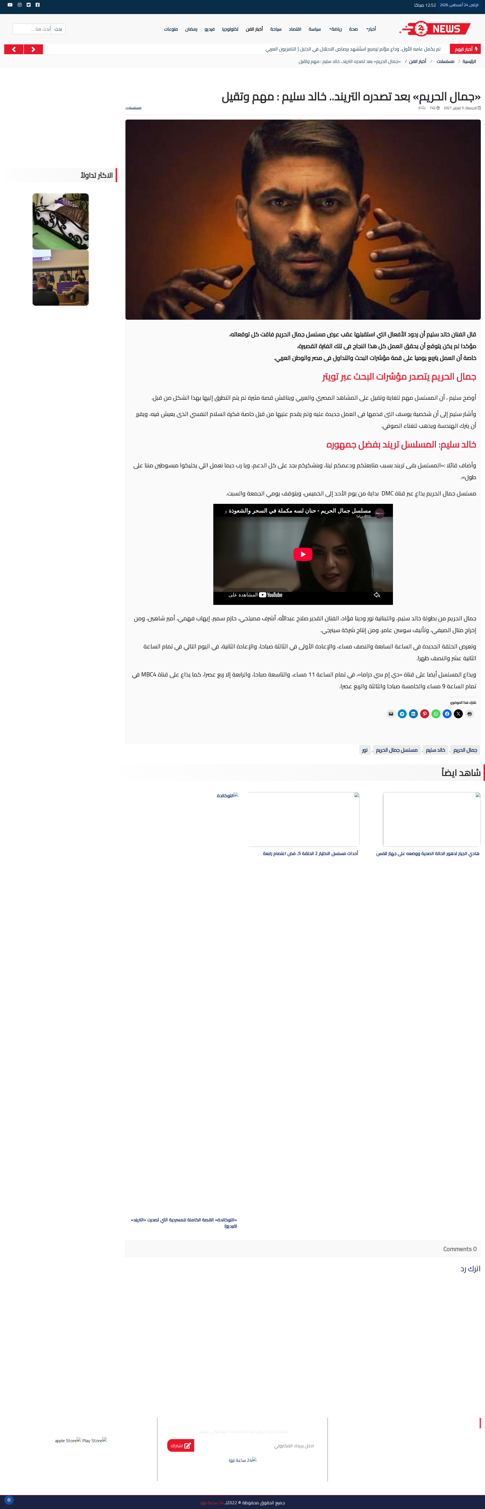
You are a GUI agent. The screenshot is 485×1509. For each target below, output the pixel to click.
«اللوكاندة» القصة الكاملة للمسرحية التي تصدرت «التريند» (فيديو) (184, 1223)
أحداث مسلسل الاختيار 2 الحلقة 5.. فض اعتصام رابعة (310, 854)
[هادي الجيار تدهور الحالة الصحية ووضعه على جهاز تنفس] (432, 819)
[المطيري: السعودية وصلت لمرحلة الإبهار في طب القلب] (61, 277)
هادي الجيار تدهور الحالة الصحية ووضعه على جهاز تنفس (427, 854)
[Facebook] (104, 1461)
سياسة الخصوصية (403, 1449)
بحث (58, 29)
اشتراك (177, 1445)
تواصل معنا (449, 1461)
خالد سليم (435, 749)
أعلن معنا (451, 1473)
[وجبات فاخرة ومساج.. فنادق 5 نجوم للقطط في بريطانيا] (61, 221)
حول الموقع (448, 1449)
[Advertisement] (60, 129)
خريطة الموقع (409, 1461)
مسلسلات (445, 61)
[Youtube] (58, 1461)
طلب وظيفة (368, 1461)
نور (365, 749)
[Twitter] (88, 1461)
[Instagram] (73, 1461)
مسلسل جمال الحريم (397, 749)
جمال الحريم (465, 749)
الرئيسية (469, 61)
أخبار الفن (417, 61)
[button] (33, 49)
